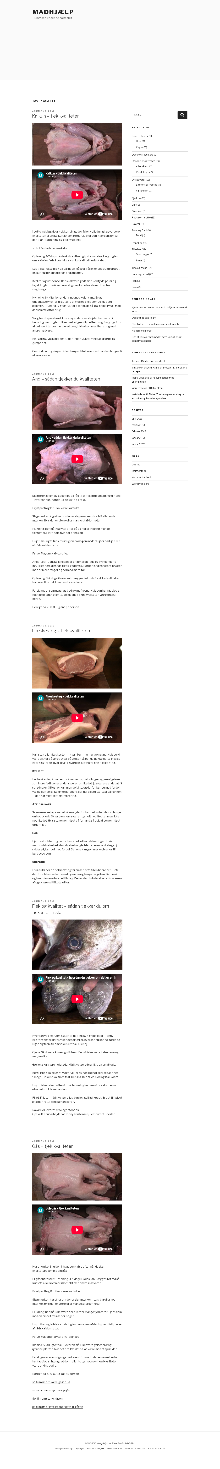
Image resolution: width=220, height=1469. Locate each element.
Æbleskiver (142, 166)
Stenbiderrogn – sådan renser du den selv (155, 324)
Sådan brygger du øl (153, 361)
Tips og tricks (139, 267)
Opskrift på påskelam (144, 317)
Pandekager (143, 172)
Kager (139, 147)
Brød (138, 141)
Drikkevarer (138, 179)
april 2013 (137, 418)
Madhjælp (53, 12)
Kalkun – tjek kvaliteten (56, 116)
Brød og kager (140, 136)
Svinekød (137, 242)
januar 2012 (138, 444)
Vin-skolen (142, 190)
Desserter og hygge (143, 160)
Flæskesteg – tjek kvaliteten (61, 630)
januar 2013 (138, 437)
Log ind (136, 464)
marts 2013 (138, 424)
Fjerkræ (136, 198)
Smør (139, 260)
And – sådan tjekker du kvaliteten (66, 379)
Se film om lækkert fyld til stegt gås (51, 1390)
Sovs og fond (139, 230)
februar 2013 (139, 431)
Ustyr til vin (156, 388)
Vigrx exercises (141, 367)
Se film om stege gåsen (47, 1398)
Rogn (135, 287)
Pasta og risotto (141, 217)
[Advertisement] (110, 46)
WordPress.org (140, 483)
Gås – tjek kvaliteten (53, 1146)
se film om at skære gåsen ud (51, 1382)
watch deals (139, 394)
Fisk (134, 280)
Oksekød (137, 211)
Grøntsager (142, 254)
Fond (139, 235)
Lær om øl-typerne (146, 184)
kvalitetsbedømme (98, 495)
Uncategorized (140, 274)
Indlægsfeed (139, 470)
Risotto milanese (142, 330)
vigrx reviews (139, 388)
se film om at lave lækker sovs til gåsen (57, 1407)
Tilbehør (136, 249)
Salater (136, 223)
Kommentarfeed (141, 477)
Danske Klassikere (142, 154)
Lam (134, 204)
